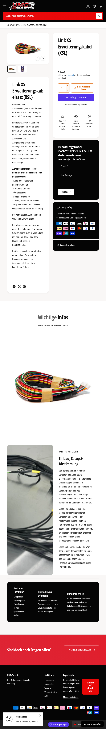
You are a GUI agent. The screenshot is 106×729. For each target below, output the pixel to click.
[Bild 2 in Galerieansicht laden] (22, 69)
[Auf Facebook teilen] (14, 286)
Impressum (49, 680)
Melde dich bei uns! (70, 697)
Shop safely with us (67, 245)
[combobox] (53, 16)
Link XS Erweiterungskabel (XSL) (34, 25)
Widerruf (47, 688)
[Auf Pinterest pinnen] (24, 286)
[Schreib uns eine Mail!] (94, 6)
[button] (5, 6)
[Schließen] (40, 715)
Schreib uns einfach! (80, 649)
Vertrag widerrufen (92, 724)
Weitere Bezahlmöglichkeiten (76, 105)
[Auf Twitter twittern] (19, 286)
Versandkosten (50, 692)
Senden (65, 192)
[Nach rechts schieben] (43, 58)
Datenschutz (49, 684)
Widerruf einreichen (90, 686)
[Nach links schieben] (37, 58)
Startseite (14, 25)
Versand (70, 75)
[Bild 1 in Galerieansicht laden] (12, 69)
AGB (46, 696)
